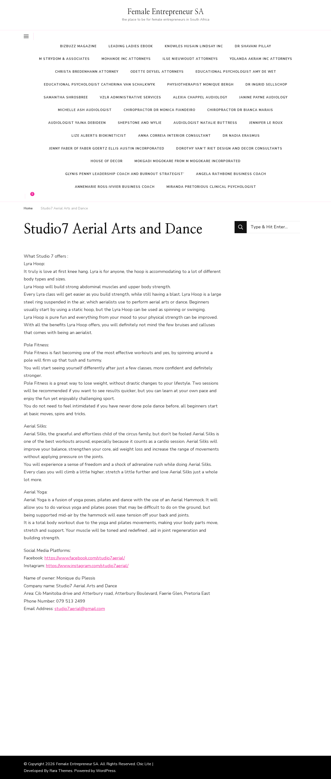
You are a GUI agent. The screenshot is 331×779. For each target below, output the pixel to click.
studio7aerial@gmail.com (80, 609)
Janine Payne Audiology (263, 97)
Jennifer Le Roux (266, 123)
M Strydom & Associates (64, 59)
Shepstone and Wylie (140, 123)
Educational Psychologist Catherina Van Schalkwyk (99, 84)
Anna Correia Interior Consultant (174, 136)
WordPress (106, 770)
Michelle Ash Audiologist (85, 110)
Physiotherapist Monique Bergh (200, 84)
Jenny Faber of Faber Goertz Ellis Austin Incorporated (106, 148)
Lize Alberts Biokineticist (98, 136)
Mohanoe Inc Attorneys (126, 59)
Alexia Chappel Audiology (200, 97)
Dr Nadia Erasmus (241, 136)
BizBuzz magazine (78, 46)
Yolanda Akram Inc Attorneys (261, 59)
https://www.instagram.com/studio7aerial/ (87, 566)
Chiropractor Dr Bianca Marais (240, 110)
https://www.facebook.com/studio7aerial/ (84, 558)
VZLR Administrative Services (130, 97)
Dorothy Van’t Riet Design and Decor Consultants (229, 148)
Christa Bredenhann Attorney (86, 72)
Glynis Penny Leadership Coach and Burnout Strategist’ (124, 174)
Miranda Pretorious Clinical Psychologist (211, 187)
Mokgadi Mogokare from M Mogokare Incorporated (187, 161)
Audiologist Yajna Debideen (77, 123)
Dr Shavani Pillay (253, 46)
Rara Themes (60, 770)
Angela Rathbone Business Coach (231, 174)
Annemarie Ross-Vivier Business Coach (115, 187)
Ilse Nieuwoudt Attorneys (190, 59)
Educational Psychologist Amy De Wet (236, 72)
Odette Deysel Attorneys (157, 72)
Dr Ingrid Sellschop (266, 84)
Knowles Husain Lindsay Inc (194, 46)
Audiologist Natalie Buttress (205, 123)
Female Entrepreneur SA (165, 12)
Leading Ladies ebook (131, 46)
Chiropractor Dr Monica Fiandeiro (159, 110)
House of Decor (107, 161)
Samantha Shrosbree (66, 97)
